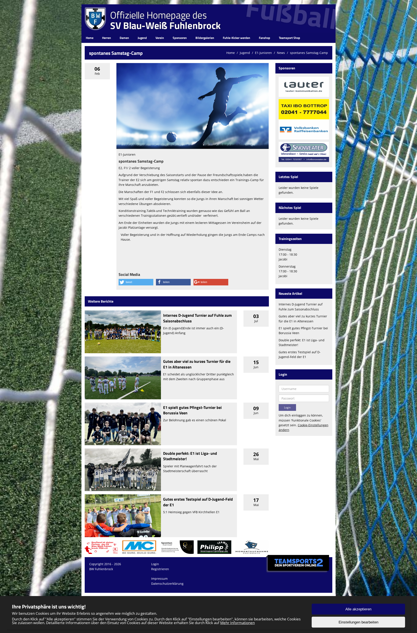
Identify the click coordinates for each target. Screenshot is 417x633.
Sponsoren (180, 37)
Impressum (159, 578)
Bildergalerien (204, 37)
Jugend (142, 37)
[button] (136, 282)
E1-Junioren (263, 53)
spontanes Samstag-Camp (309, 53)
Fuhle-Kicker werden (236, 37)
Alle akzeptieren (358, 609)
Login (155, 564)
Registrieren (160, 569)
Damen (124, 37)
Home (89, 37)
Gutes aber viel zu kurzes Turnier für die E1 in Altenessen (196, 364)
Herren (106, 37)
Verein (160, 37)
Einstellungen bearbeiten (358, 622)
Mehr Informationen (237, 622)
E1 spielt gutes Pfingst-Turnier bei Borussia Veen (192, 410)
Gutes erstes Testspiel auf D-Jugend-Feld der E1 (198, 502)
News (281, 53)
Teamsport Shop (289, 37)
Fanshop (264, 37)
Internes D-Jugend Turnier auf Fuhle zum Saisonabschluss (197, 318)
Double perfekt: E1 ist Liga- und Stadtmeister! (190, 456)
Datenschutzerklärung (167, 583)
